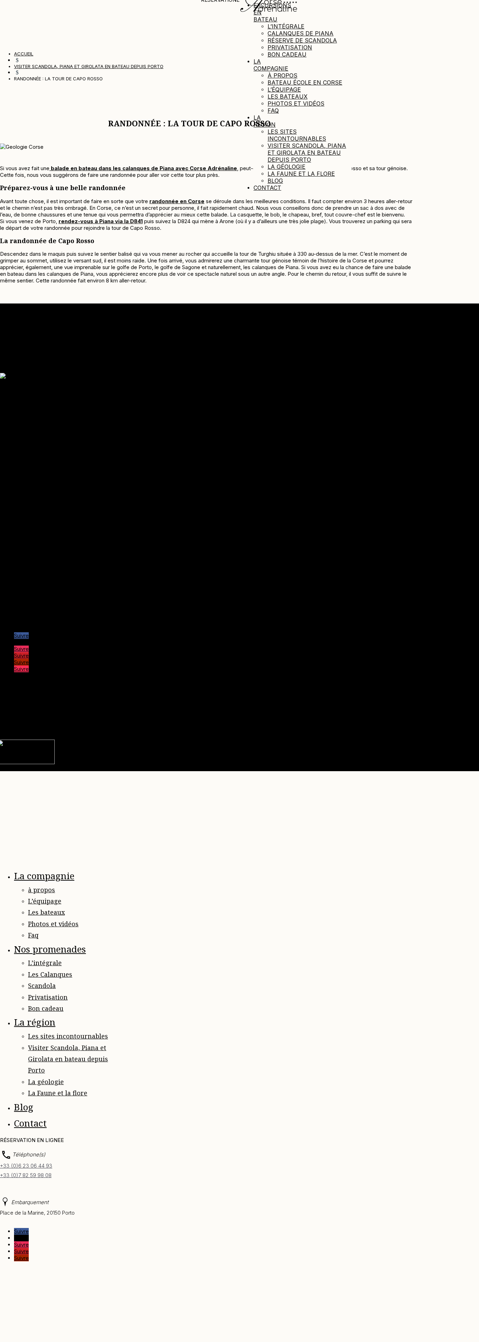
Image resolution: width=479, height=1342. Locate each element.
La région (265, 121)
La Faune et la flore (301, 173)
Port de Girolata (33, 611)
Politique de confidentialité (168, 713)
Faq (273, 110)
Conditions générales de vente (51, 446)
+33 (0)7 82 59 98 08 (26, 1175)
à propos (282, 75)
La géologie (286, 166)
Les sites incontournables (297, 135)
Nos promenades (50, 949)
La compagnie (271, 65)
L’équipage (284, 89)
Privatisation (290, 47)
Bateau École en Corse (305, 82)
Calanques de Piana (300, 33)
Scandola (42, 985)
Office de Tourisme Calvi (44, 598)
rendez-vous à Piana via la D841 (101, 221)
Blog (275, 180)
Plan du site (269, 713)
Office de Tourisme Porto (44, 591)
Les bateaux (288, 96)
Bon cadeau (287, 54)
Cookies (225, 713)
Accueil (23, 400)
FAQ (292, 713)
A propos (25, 406)
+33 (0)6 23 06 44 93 (26, 1165)
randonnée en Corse (176, 201)
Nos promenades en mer (44, 420)
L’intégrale (286, 26)
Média (21, 413)
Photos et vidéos (296, 103)
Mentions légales (110, 713)
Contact (267, 187)
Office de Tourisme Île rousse (50, 605)
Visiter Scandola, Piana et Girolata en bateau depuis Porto (307, 152)
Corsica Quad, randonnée (44, 578)
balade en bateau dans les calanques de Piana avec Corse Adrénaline (143, 168)
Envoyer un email (20, 504)
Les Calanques (50, 974)
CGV (245, 713)
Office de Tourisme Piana (44, 585)
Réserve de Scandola (302, 40)
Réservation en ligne (38, 460)
